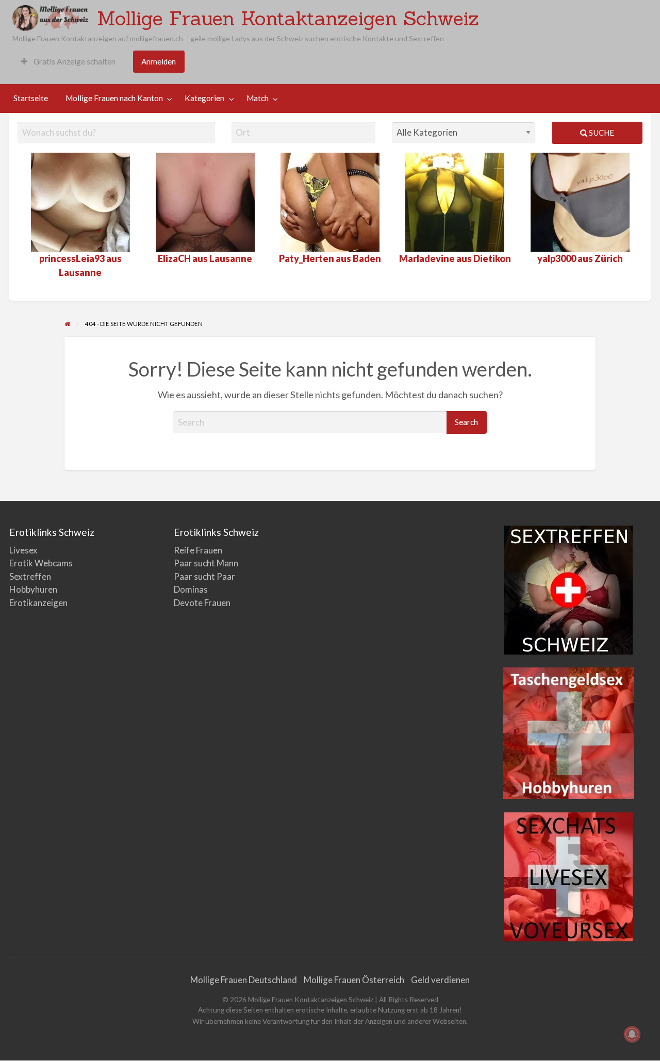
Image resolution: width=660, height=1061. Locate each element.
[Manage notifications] (632, 1034)
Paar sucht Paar (204, 576)
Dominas (191, 589)
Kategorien (204, 98)
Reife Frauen (198, 550)
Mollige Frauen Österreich (354, 979)
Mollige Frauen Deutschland (243, 979)
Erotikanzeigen (38, 602)
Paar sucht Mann (206, 563)
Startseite (30, 98)
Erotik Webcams (41, 563)
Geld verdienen (440, 979)
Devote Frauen (202, 602)
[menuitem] (68, 61)
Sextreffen (30, 576)
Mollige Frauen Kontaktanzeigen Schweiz (288, 18)
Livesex (23, 550)
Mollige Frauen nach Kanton (114, 98)
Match (257, 98)
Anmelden (158, 61)
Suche (600, 132)
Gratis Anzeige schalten (74, 61)
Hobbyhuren (33, 589)
